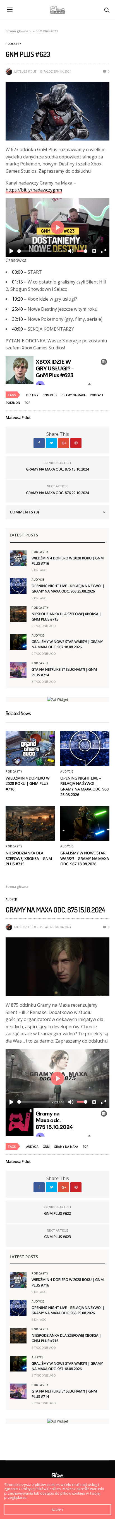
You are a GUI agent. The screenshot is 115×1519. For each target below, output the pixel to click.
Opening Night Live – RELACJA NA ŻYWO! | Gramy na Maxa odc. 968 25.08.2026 (68, 588)
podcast (97, 395)
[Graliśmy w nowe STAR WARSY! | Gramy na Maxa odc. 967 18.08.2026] (18, 642)
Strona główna (17, 31)
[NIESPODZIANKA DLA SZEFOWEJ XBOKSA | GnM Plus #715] (18, 614)
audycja (32, 1147)
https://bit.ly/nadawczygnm (34, 190)
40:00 (17, 329)
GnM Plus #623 (57, 1236)
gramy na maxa (73, 395)
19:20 (17, 299)
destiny (32, 395)
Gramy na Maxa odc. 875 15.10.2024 (57, 469)
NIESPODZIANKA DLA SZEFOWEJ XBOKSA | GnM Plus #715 (29, 858)
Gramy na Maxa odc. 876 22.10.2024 (57, 492)
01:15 (17, 282)
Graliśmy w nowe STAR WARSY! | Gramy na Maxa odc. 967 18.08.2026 (67, 644)
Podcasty (13, 43)
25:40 (17, 309)
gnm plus (49, 395)
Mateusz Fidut (25, 71)
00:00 (17, 272)
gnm (46, 1147)
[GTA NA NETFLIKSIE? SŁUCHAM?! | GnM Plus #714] (18, 669)
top (27, 403)
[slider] (34, 251)
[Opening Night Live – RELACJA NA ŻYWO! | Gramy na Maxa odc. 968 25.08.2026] (18, 586)
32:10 (17, 319)
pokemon (13, 403)
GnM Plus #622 (57, 1213)
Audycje (38, 579)
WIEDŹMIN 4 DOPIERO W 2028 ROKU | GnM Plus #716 (27, 784)
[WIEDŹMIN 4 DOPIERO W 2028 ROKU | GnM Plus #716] (18, 558)
